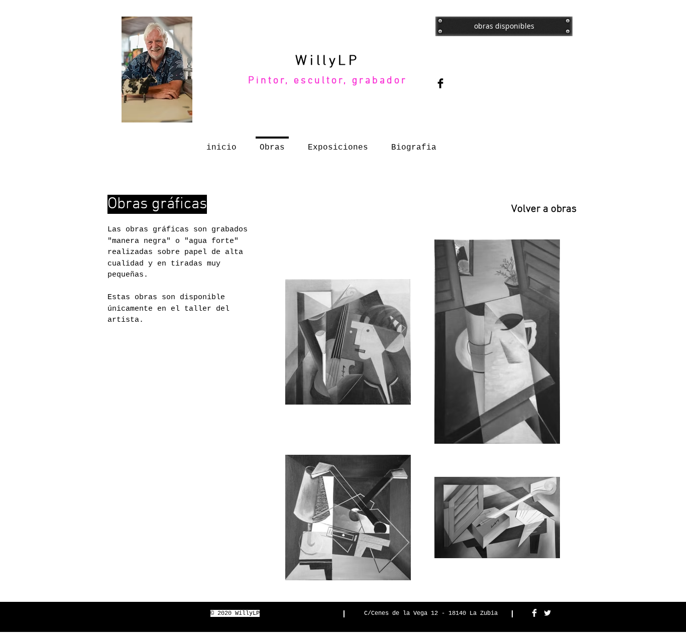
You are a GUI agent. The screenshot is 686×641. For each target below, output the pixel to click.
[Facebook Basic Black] (440, 83)
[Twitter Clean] (547, 613)
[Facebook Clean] (534, 613)
